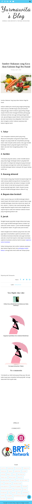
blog (14, 474)
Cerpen (3, 495)
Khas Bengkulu (5, 486)
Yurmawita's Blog (16, 12)
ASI (9, 492)
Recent (14, 492)
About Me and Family (22, 480)
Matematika (21, 474)
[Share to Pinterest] (26, 279)
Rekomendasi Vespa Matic (21, 495)
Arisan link (8, 483)
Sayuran (3, 498)
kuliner (24, 471)
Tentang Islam (17, 483)
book (19, 492)
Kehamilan (18, 284)
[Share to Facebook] (20, 279)
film (2, 483)
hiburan (25, 486)
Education (18, 468)
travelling (4, 477)
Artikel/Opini (17, 489)
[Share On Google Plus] (29, 279)
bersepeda (10, 498)
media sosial (12, 477)
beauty (9, 474)
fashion (3, 474)
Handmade (25, 492)
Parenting (17, 471)
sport (25, 489)
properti (20, 477)
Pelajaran (9, 495)
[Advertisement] (16, 41)
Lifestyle (3, 468)
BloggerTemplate (25, 502)
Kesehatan (11, 468)
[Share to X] (23, 279)
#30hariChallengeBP (6, 489)
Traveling (3, 471)
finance (10, 471)
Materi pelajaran (16, 486)
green (12, 480)
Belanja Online (5, 480)
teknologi (26, 468)
